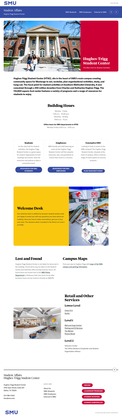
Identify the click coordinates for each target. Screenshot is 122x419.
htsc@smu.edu (9, 398)
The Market (69, 331)
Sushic (67, 313)
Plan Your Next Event (93, 171)
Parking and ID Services (74, 328)
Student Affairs (13, 10)
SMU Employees (85, 12)
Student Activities (91, 397)
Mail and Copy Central (73, 325)
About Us (47, 388)
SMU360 (87, 385)
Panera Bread (70, 334)
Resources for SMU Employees (61, 170)
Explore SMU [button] (114, 3)
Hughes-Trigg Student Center (14, 14)
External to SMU (100, 12)
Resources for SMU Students (28, 170)
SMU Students (70, 12)
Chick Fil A (69, 310)
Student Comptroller (93, 402)
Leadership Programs (93, 391)
